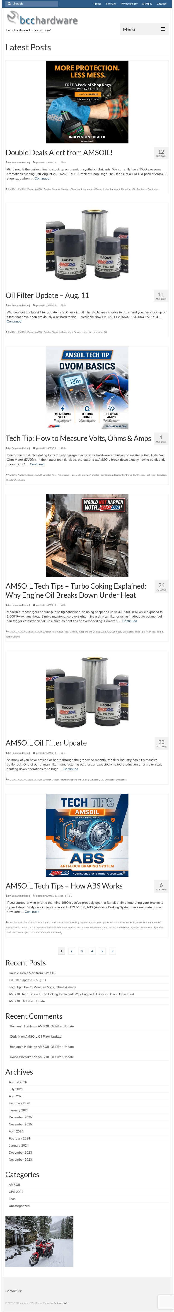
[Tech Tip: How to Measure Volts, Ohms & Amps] (87, 387)
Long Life (87, 332)
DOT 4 (32, 927)
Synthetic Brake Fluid (141, 927)
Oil (133, 189)
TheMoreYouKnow (15, 480)
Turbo (160, 631)
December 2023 (20, 1152)
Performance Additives (69, 927)
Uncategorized (19, 1206)
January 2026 (19, 1110)
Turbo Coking (13, 636)
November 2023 (20, 1159)
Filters (55, 332)
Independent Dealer (91, 189)
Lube (106, 189)
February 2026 (19, 1103)
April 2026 (16, 1096)
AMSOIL (52, 162)
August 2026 (18, 1082)
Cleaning (75, 189)
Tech (60, 895)
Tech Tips (150, 475)
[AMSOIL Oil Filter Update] (87, 692)
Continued (42, 178)
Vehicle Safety (54, 932)
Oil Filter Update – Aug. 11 (27, 980)
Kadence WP (61, 1303)
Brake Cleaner (114, 922)
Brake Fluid (129, 922)
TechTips (161, 475)
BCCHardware (83, 475)
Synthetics (152, 189)
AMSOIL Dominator (51, 922)
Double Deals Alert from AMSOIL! (32, 973)
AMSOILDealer (43, 189)
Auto (54, 475)
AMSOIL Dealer (26, 189)
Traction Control (37, 932)
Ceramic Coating (60, 189)
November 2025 (20, 1124)
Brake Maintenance (146, 922)
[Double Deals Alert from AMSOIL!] (87, 101)
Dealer (95, 475)
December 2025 (20, 1117)
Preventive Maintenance (94, 927)
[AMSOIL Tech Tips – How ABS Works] (87, 835)
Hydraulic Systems (46, 927)
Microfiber (126, 189)
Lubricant (115, 189)
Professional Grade (119, 927)
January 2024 (19, 1145)
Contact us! (13, 1291)
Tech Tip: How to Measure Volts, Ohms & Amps (42, 987)
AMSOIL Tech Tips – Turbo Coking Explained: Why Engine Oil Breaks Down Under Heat (71, 994)
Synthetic (141, 189)
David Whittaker (21, 1057)
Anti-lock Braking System (75, 922)
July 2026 (16, 1089)
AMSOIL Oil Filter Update (27, 1001)
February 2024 (19, 1138)
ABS (10, 922)
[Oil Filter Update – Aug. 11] (87, 244)
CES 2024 (16, 1192)
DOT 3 (24, 927)
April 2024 (16, 1131)
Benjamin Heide (20, 162)
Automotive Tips (66, 475)
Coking (73, 631)
